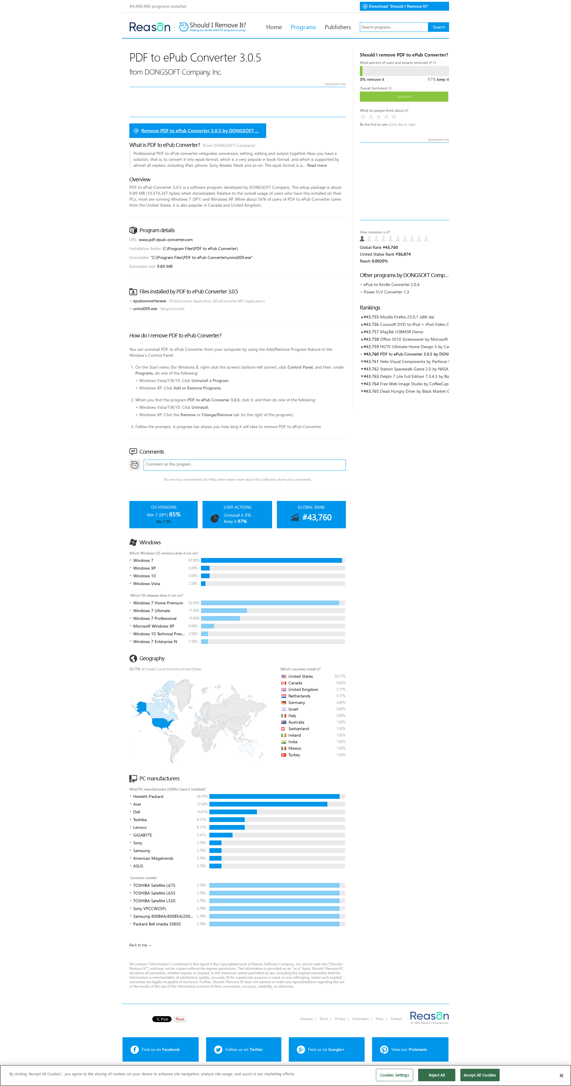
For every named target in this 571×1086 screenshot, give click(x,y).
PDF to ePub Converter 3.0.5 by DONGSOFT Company (430, 354)
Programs (303, 26)
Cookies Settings (394, 1074)
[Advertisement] (404, 181)
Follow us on (244, 1049)
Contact (396, 1019)
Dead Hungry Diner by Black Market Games (419, 391)
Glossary (306, 1019)
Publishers (338, 26)
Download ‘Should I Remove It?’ (399, 6)
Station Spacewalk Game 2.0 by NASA (414, 369)
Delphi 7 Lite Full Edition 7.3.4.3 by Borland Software (427, 376)
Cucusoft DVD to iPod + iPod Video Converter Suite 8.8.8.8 (434, 324)
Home (274, 26)
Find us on (161, 1049)
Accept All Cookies (480, 1074)
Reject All (437, 1074)
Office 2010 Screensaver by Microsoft (414, 339)
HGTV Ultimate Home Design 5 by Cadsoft (419, 346)
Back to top (138, 945)
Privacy (340, 1019)
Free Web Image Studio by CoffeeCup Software (422, 383)
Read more (317, 165)
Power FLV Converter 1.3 (386, 292)
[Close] (561, 1075)
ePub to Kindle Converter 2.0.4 (392, 284)
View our (409, 1049)
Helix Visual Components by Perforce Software (422, 361)
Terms (324, 1019)
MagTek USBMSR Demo (401, 331)
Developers (360, 1019)
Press (380, 1019)
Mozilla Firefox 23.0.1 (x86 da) (407, 317)
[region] (285, 1075)
